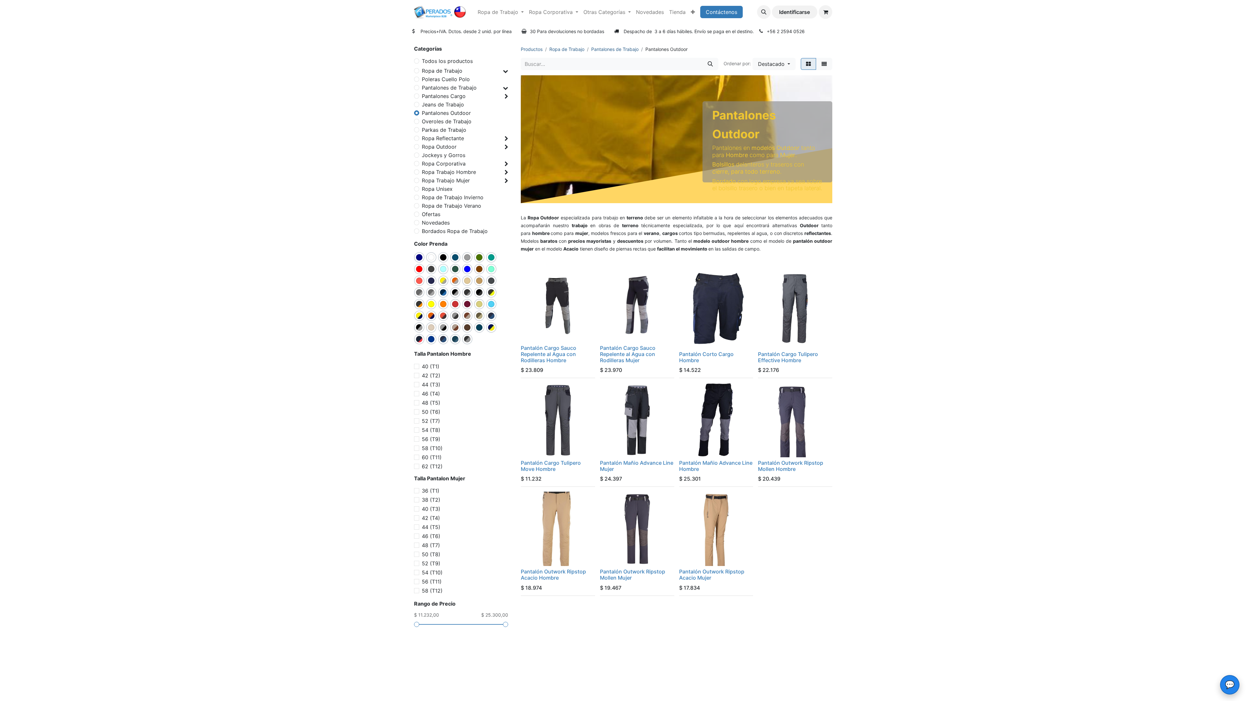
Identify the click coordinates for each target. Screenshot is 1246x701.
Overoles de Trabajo (446, 121)
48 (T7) (431, 545)
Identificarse (794, 12)
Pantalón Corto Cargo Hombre (706, 357)
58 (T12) (432, 590)
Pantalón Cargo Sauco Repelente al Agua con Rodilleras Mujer (627, 354)
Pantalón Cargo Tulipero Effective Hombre (788, 357)
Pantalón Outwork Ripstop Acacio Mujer (711, 574)
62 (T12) (432, 466)
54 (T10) (432, 572)
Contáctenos (721, 12)
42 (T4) (431, 518)
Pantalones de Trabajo (449, 87)
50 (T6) (431, 412)
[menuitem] (500, 12)
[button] (764, 12)
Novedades (436, 222)
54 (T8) (431, 430)
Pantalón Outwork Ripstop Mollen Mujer (632, 574)
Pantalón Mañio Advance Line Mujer (636, 466)
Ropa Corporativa (444, 163)
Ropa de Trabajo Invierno (452, 197)
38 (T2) (431, 500)
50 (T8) (431, 554)
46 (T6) (431, 536)
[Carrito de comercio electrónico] (825, 12)
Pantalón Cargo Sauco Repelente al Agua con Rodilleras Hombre (548, 354)
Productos (532, 49)
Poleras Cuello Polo (446, 79)
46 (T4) (431, 393)
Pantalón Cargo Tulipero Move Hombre (551, 466)
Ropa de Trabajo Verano (451, 206)
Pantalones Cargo (444, 96)
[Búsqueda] (710, 64)
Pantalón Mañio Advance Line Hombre (715, 466)
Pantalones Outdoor (446, 113)
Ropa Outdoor (439, 146)
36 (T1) (430, 490)
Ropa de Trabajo (442, 71)
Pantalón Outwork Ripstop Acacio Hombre (553, 574)
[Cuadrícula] (808, 64)
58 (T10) (432, 448)
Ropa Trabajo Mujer (446, 180)
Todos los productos (447, 61)
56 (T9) (431, 439)
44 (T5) (431, 527)
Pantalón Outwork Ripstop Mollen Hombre (790, 466)
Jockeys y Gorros (443, 155)
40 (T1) (430, 366)
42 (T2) (431, 375)
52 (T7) (431, 421)
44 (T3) (431, 384)
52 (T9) (431, 563)
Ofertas (431, 214)
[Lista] (824, 64)
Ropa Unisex (437, 189)
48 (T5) (431, 403)
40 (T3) (431, 509)
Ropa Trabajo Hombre (449, 172)
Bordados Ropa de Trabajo (455, 231)
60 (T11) (432, 457)
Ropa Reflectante (443, 138)
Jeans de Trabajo (443, 104)
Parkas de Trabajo (444, 130)
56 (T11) (432, 581)
